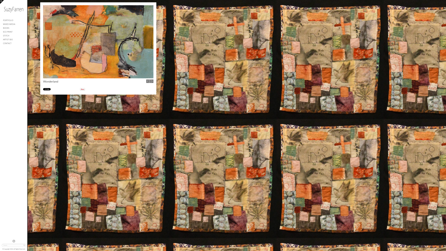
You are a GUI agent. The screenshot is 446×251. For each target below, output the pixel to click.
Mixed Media (9, 24)
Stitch (6, 35)
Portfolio (8, 20)
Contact (7, 43)
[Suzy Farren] (13, 13)
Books (6, 28)
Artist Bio (8, 39)
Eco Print (8, 32)
